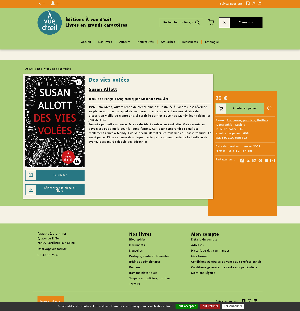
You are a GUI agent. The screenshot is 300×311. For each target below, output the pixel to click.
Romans (134, 267)
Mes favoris (199, 256)
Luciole (240, 124)
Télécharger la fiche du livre (60, 189)
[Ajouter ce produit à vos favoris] (269, 108)
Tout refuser (209, 306)
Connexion (246, 22)
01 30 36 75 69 (48, 255)
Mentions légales (203, 273)
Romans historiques (143, 273)
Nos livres (43, 69)
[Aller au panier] (211, 22)
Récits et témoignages (145, 261)
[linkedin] (259, 3)
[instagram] (254, 3)
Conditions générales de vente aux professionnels (226, 261)
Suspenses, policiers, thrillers (247, 120)
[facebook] (248, 3)
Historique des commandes (210, 250)
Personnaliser (233, 306)
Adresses (197, 245)
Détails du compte (204, 239)
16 (241, 129)
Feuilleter (60, 175)
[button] (79, 82)
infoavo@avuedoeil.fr (52, 249)
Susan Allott (103, 90)
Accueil (29, 69)
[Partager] (242, 160)
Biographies (137, 239)
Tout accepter (186, 306)
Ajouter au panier (245, 108)
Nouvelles (136, 250)
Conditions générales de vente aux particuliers (224, 267)
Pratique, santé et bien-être (149, 256)
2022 (256, 146)
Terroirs (134, 284)
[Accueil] (50, 22)
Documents (137, 245)
